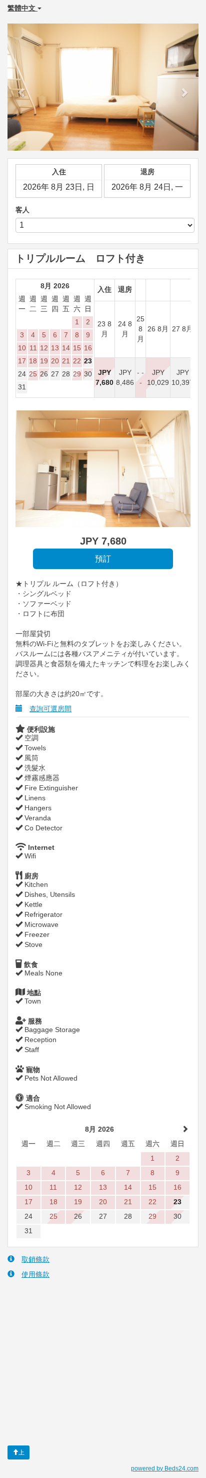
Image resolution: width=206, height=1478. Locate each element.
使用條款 (36, 1274)
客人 (23, 210)
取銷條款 (36, 1259)
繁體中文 (23, 8)
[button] (22, 87)
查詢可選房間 (51, 709)
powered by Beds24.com (164, 1468)
